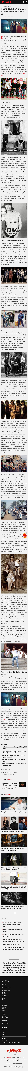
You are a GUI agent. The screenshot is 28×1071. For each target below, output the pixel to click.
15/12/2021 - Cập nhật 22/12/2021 (15, 16)
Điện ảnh (4, 1008)
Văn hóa (12, 774)
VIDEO (3, 1032)
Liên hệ (15, 1066)
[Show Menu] (23, 2)
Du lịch (3, 998)
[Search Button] (26, 2)
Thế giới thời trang (5, 774)
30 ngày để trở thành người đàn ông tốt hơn (11, 1042)
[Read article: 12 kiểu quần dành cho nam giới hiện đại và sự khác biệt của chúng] (14, 859)
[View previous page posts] (13, 913)
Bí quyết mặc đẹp (6, 981)
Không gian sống (5, 999)
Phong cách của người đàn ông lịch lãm (13, 831)
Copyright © (16, 1067)
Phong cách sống (6, 990)
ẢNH (3, 1034)
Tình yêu (4, 1014)
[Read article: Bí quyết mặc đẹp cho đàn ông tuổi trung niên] (14, 803)
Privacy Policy (20, 1066)
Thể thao (4, 996)
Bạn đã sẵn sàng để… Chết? (12, 944)
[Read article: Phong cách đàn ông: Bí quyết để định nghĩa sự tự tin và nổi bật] (14, 840)
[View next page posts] (15, 913)
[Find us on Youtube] (15, 1054)
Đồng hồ (4, 993)
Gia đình (4, 1013)
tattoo (4, 719)
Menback (9, 1057)
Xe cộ (3, 992)
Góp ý (21, 1067)
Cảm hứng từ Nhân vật (6, 1040)
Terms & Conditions (9, 1067)
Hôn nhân (4, 1016)
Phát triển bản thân (6, 1023)
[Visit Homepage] (6, 2)
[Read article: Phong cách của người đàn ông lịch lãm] (14, 823)
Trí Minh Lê (7, 769)
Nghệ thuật (4, 1005)
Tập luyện (4, 986)
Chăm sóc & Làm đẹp (6, 987)
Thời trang (9, 6)
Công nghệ (4, 995)
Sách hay (4, 1004)
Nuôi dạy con (5, 1017)
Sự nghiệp (4, 1020)
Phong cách (14, 772)
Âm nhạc (4, 1007)
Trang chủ (3, 6)
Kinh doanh (4, 1022)
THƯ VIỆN (4, 1030)
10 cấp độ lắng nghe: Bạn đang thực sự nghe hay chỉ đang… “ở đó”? (12, 924)
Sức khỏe (4, 984)
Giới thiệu (10, 1066)
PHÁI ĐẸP (4, 1027)
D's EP (5, 16)
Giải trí (3, 1010)
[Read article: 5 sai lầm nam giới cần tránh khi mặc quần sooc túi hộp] (14, 878)
